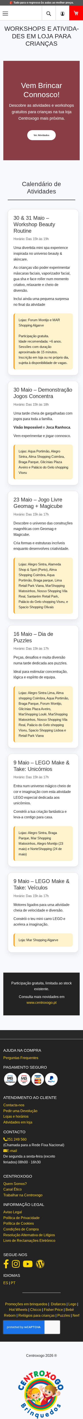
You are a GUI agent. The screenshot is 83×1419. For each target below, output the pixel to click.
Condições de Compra (21, 1229)
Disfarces (58, 1304)
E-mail (12, 1151)
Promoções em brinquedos (26, 1304)
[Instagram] (17, 1266)
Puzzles (63, 1315)
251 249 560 (17, 1139)
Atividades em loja (17, 1122)
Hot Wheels (18, 1310)
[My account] (62, 13)
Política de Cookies (18, 1223)
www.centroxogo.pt (41, 1002)
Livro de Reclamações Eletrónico (29, 1240)
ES (5, 1283)
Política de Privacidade (21, 1218)
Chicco (35, 1310)
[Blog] (41, 1266)
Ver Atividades (41, 135)
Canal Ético (12, 1189)
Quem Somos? (15, 1184)
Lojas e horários (16, 1116)
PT (13, 1283)
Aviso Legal (12, 1212)
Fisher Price (53, 1310)
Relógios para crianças (36, 1315)
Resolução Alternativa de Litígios (29, 1235)
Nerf (76, 1315)
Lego (72, 1304)
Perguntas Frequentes (20, 1058)
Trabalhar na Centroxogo (22, 1195)
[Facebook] (7, 1266)
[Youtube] (29, 1266)
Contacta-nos (13, 1105)
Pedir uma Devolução (20, 1111)
